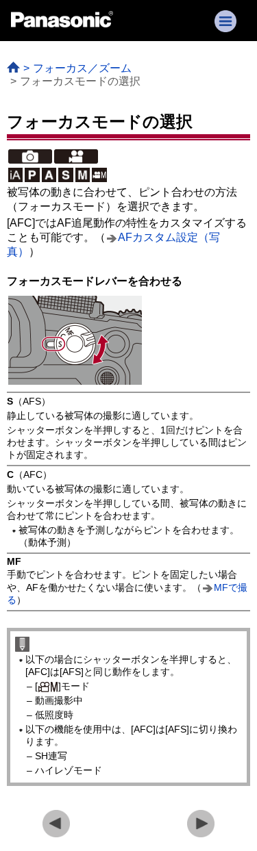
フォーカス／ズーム (82, 68)
